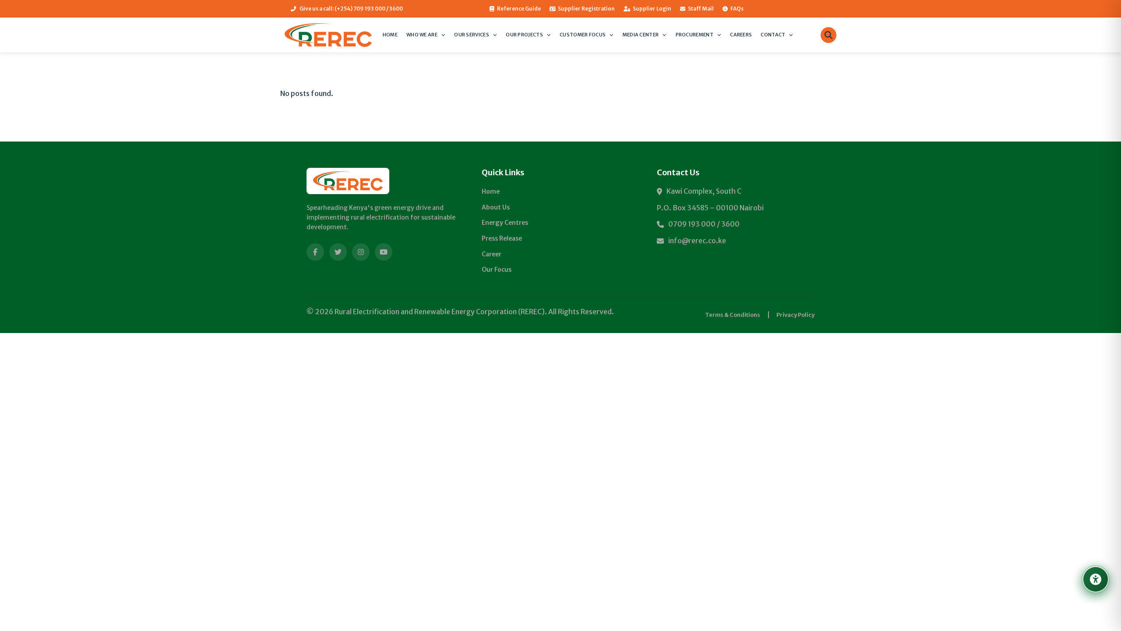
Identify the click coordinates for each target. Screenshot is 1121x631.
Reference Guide (519, 8)
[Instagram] (361, 252)
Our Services (471, 35)
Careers (741, 35)
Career (491, 254)
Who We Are (421, 35)
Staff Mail (701, 8)
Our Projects (524, 35)
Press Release (502, 238)
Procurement (694, 35)
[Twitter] (338, 252)
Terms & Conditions (732, 315)
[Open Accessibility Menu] (1095, 579)
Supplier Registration (586, 8)
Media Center (641, 35)
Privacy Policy (795, 315)
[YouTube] (383, 252)
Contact (773, 35)
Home (390, 35)
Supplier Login (652, 8)
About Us (496, 207)
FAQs (737, 8)
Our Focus (496, 269)
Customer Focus (583, 35)
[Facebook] (315, 252)
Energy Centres (505, 223)
